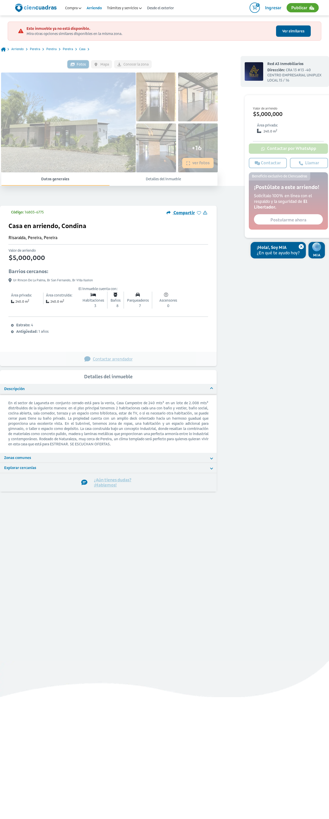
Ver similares (293, 31)
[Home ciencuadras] (37, 8)
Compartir (184, 212)
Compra (71, 8)
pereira (35, 49)
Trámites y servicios (123, 8)
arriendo (17, 49)
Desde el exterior (160, 8)
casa (82, 49)
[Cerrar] (301, 246)
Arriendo (94, 8)
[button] (108, 389)
